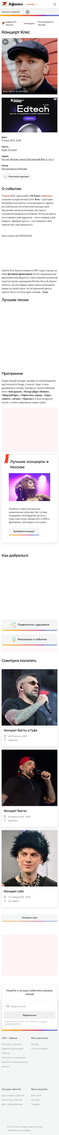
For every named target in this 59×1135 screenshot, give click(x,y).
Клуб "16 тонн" (9, 149)
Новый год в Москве (12, 1099)
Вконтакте (36, 1095)
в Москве (46, 195)
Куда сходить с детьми (13, 1095)
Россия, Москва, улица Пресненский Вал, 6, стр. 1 (28, 159)
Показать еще (29, 917)
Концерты (29, 23)
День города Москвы (12, 1104)
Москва (35, 1044)
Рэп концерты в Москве (46, 23)
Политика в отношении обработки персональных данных (15, 1062)
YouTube (35, 1099)
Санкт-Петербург (39, 1048)
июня (6, 195)
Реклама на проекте (12, 1044)
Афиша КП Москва (11, 23)
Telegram (35, 1104)
